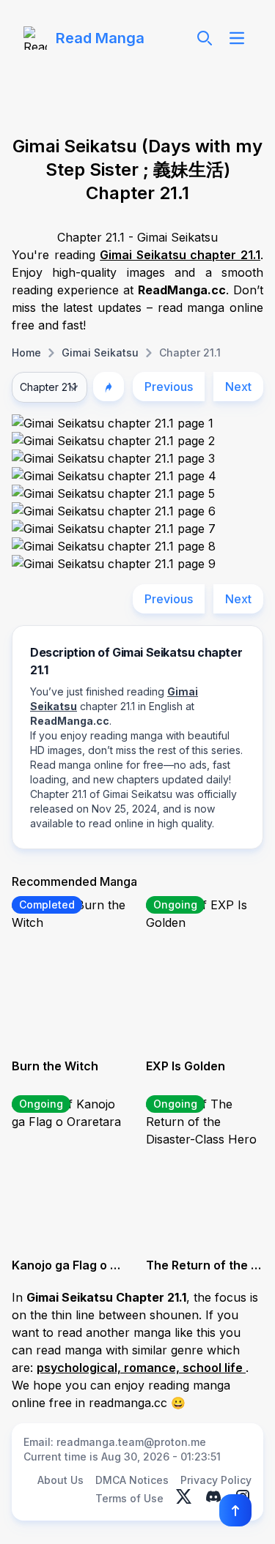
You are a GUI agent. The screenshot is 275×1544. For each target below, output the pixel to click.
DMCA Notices (132, 1480)
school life (214, 1367)
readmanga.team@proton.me (131, 1442)
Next (238, 386)
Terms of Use (129, 1498)
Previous (168, 386)
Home (26, 352)
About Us (60, 1480)
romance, (153, 1367)
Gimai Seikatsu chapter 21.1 (180, 254)
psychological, (80, 1367)
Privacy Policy (216, 1480)
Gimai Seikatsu (100, 352)
